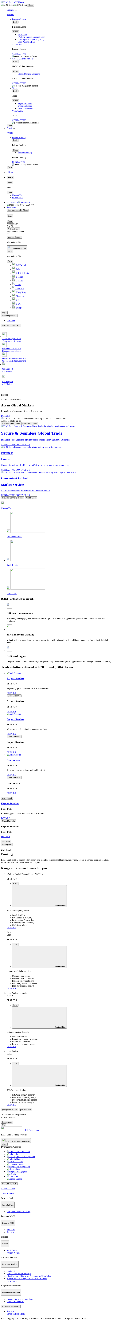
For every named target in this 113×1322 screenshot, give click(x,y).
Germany (19, 288)
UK (17, 300)
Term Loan (22, 34)
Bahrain (19, 277)
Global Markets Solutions (29, 74)
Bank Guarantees (25, 108)
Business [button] (10, 10)
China (18, 284)
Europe (18, 308)
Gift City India (22, 273)
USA (18, 304)
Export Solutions (25, 103)
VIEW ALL (17, 44)
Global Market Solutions (22, 59)
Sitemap (10, 1232)
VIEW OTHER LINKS (10, 1306)
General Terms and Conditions (20, 1299)
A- (9, 229)
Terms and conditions (16, 1314)
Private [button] (10, 128)
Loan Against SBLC (27, 42)
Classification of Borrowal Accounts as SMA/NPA (29, 1276)
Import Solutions (25, 106)
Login (4, 313)
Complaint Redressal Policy (19, 1273)
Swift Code (12, 1250)
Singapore (20, 296)
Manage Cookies (14, 237)
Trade (14, 88)
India (17, 269)
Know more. (7, 1122)
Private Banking (19, 137)
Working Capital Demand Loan (31, 37)
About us (11, 1229)
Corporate (11, 320)
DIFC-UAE (20, 265)
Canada (19, 281)
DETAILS (5, 416)
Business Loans (19, 19)
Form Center (17, 197)
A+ (17, 229)
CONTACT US (19, 54)
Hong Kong (20, 292)
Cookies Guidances (15, 1301)
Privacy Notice (13, 1253)
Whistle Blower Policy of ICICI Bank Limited (27, 1278)
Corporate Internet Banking (18, 1211)
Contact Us (17, 195)
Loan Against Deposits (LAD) (31, 39)
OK (3, 1125)
